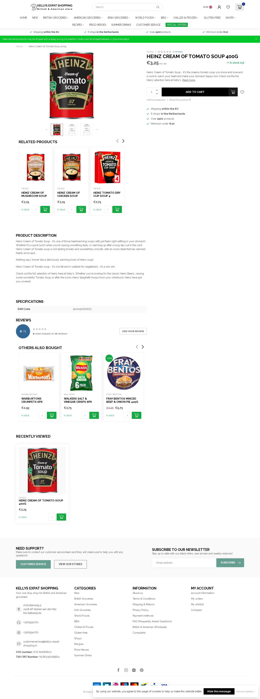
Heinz (150, 52)
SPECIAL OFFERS (176, 24)
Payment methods (143, 615)
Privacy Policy (141, 610)
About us (138, 593)
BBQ (163, 17)
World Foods (144, 17)
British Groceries (55, 17)
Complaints (139, 632)
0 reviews (178, 51)
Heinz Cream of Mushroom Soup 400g (34, 194)
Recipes (77, 24)
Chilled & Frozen (185, 17)
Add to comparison (156, 100)
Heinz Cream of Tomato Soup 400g (47, 46)
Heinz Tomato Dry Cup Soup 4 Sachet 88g (106, 194)
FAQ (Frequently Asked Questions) (152, 621)
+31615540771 (30, 622)
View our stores (70, 564)
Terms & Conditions (144, 598)
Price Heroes (97, 24)
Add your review (133, 331)
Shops (230, 17)
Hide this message (219, 691)
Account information (202, 593)
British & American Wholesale (150, 627)
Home (23, 17)
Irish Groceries (118, 17)
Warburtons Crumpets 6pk (32, 400)
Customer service (148, 24)
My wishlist (197, 604)
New (35, 17)
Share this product (179, 100)
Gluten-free (212, 17)
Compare (196, 610)
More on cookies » (245, 691)
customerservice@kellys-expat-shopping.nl (41, 643)
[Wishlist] (228, 7)
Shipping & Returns (144, 604)
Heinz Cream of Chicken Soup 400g (68, 194)
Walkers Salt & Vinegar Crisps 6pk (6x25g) (78, 400)
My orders (197, 598)
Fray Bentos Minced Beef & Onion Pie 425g (122, 400)
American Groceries (87, 17)
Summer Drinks (121, 24)
